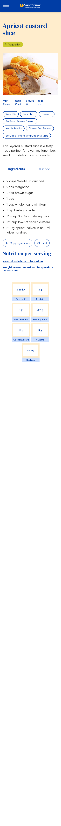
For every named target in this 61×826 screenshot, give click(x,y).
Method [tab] (44, 169)
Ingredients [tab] (16, 169)
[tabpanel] (30, 274)
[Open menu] (6, 6)
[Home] (30, 6)
